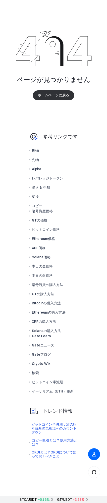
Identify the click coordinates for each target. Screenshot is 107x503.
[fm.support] (94, 472)
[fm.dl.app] (94, 454)
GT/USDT (64, 500)
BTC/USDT (28, 500)
